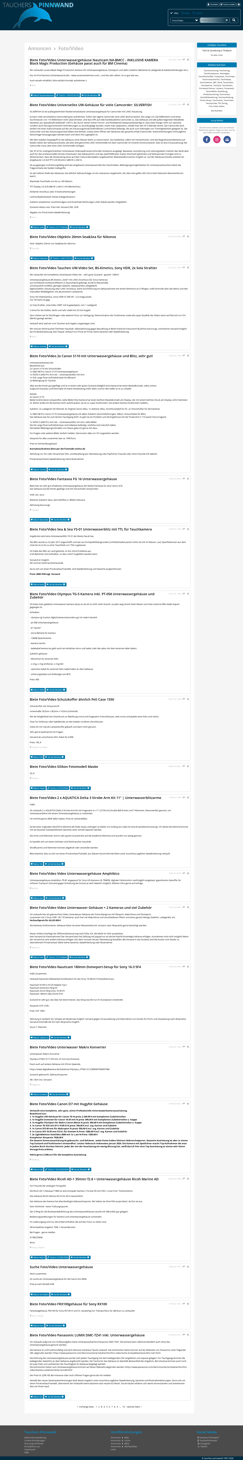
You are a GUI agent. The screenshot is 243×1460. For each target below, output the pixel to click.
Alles (176, 13)
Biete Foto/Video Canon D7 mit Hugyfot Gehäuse (69, 1103)
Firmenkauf (229, 88)
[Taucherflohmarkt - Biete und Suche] (227, 139)
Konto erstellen (229, 4)
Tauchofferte (211, 91)
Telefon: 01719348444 (58, 957)
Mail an (43, 95)
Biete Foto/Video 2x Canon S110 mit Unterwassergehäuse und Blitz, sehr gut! (91, 356)
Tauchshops (225, 94)
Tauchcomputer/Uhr (211, 79)
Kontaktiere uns (32, 1446)
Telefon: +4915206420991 (58, 1169)
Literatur (219, 88)
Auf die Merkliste (93, 95)
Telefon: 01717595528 (58, 227)
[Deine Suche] (234, 20)
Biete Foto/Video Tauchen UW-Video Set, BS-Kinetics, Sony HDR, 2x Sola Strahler (93, 267)
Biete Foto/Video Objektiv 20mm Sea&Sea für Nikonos (73, 236)
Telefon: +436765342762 (69, 95)
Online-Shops (206, 100)
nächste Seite (133, 1406)
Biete (187, 13)
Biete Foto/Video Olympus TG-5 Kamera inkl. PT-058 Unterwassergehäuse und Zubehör (92, 595)
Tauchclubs (228, 100)
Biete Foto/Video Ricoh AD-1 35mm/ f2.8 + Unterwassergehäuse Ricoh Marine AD (94, 1179)
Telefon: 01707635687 (59, 788)
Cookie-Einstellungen (34, 1440)
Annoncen (39, 48)
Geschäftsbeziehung (208, 97)
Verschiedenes (206, 82)
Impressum (30, 1449)
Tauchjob (217, 85)
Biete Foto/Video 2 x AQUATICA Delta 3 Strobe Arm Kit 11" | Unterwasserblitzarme (95, 797)
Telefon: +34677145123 (62, 258)
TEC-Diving (222, 103)
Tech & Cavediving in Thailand (216, 50)
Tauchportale (211, 103)
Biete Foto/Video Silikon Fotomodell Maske (64, 766)
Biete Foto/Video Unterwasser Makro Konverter (68, 1047)
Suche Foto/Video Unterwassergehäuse (61, 1267)
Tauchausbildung (225, 97)
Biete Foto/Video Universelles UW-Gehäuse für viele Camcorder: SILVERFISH (91, 104)
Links (113, 1449)
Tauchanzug (224, 70)
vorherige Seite (86, 1406)
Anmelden (214, 4)
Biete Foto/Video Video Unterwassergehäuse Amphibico (74, 873)
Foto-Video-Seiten (216, 106)
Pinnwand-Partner (207, 88)
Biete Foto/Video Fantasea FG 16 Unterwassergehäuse (73, 479)
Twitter (203, 1446)
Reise (220, 82)
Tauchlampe (226, 79)
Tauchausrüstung (211, 70)
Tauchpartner (206, 85)
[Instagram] (217, 139)
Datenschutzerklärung (35, 1437)
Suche (199, 13)
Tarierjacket (219, 76)
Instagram (205, 1443)
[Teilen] (183, 59)
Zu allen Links (217, 55)
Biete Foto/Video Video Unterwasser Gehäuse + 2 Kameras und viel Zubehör (91, 907)
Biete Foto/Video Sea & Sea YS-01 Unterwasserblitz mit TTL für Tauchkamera (91, 529)
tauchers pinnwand (213, 1458)
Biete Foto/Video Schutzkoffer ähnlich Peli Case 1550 (72, 699)
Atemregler (224, 73)
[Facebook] (206, 139)
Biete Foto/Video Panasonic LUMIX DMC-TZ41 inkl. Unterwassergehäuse (87, 1335)
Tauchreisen (218, 100)
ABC (215, 82)
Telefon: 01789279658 (59, 1257)
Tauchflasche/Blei (206, 76)
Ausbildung (222, 91)
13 (123, 1406)
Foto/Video (230, 76)
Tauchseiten (228, 82)
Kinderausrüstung (211, 94)
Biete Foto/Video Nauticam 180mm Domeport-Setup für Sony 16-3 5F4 (85, 966)
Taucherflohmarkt (208, 1440)
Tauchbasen (227, 85)
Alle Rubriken (217, 110)
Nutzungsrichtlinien (34, 1443)
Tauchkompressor (211, 73)
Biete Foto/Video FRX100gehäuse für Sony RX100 (68, 1304)
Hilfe (26, 1452)
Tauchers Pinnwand (209, 1437)
